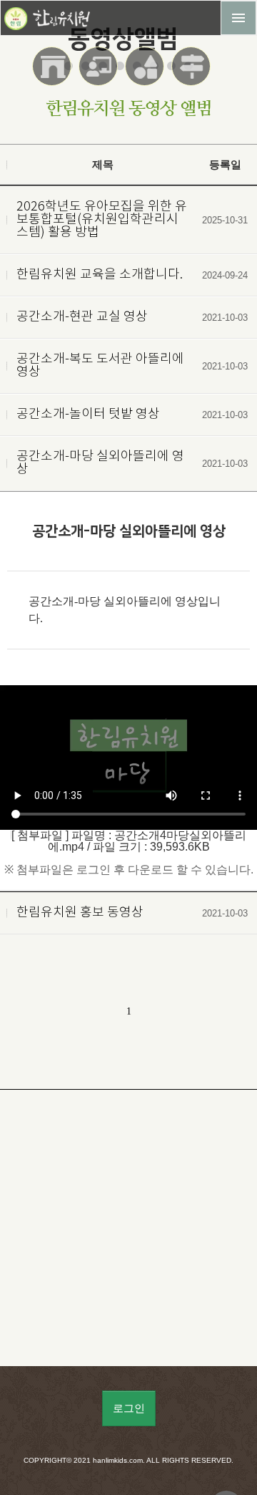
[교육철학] (99, 75)
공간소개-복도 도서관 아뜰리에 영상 (100, 365)
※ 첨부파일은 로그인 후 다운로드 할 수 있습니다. (128, 869)
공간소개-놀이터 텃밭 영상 (88, 414)
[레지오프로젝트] (146, 75)
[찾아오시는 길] (192, 75)
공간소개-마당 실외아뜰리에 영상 (100, 463)
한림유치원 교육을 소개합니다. (99, 275)
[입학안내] (53, 75)
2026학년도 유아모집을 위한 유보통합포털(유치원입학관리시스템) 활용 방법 (101, 220)
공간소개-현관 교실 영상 (82, 317)
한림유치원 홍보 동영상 (79, 913)
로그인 (129, 1408)
